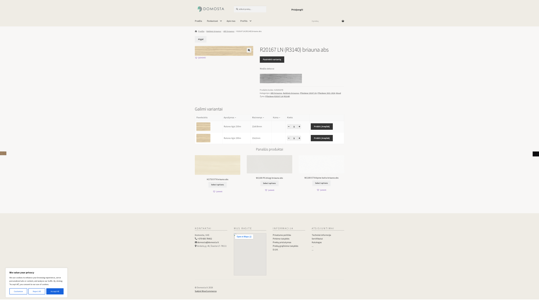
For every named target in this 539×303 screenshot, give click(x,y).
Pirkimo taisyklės (281, 238)
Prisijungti (297, 9)
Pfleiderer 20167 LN (308, 93)
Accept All (55, 291)
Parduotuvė (212, 20)
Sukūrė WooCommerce (206, 291)
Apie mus (231, 20)
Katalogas (317, 242)
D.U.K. (275, 249)
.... (312, 246)
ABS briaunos (228, 31)
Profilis (243, 20)
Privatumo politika (282, 235)
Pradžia (198, 20)
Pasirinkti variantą (272, 59)
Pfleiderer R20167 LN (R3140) (277, 96)
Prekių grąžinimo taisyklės (285, 246)
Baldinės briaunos (213, 31)
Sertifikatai (317, 238)
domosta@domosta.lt (208, 242)
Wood (338, 93)
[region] (36, 282)
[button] (249, 50)
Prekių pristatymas (282, 242)
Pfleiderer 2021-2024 (326, 93)
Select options (217, 184)
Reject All (37, 291)
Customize (18, 291)
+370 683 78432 (204, 238)
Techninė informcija (321, 235)
